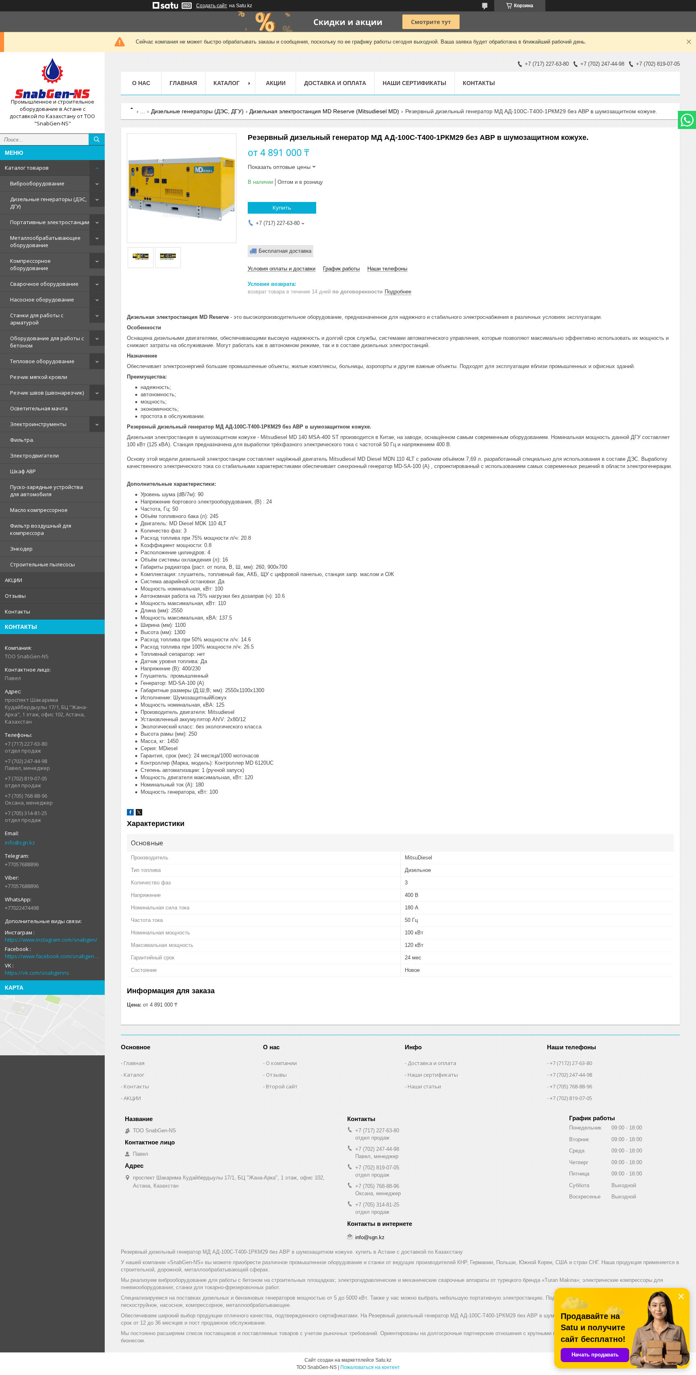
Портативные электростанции (49, 222)
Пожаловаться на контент (370, 1367)
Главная (183, 83)
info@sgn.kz (20, 842)
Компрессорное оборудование (30, 264)
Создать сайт (211, 5)
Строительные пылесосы (42, 564)
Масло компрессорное (39, 510)
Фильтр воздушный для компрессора (40, 529)
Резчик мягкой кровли (38, 377)
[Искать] (97, 139)
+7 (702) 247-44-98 (571, 1074)
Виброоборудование (37, 183)
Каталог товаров (27, 167)
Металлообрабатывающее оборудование (45, 241)
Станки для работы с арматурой (36, 319)
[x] (139, 814)
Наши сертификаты (414, 83)
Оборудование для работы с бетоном (47, 342)
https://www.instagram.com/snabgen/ (51, 939)
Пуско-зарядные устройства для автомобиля (46, 490)
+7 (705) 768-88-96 (571, 1086)
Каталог (134, 1074)
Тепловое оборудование (42, 361)
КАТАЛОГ (226, 83)
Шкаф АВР (23, 471)
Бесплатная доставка (285, 251)
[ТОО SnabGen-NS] (52, 78)
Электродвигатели (34, 455)
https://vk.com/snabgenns (37, 972)
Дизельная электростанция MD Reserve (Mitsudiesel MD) (324, 111)
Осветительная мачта (39, 408)
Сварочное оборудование (44, 283)
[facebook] (130, 814)
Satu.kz (383, 1360)
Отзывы (15, 595)
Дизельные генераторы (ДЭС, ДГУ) (48, 203)
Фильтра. (22, 439)
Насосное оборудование (42, 299)
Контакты (17, 611)
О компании (281, 1063)
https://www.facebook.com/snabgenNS (52, 956)
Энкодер (21, 548)
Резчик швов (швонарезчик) (47, 392)
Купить (282, 207)
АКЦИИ (13, 580)
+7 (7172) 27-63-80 (571, 1063)
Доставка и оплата (335, 83)
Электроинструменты (38, 424)
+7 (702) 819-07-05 (571, 1098)
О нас (141, 83)
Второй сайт (282, 1086)
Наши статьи (424, 1086)
